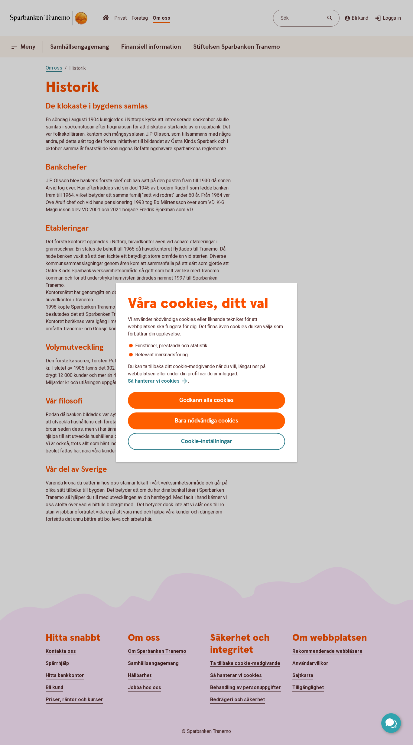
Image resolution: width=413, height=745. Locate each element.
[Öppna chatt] (391, 723)
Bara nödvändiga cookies (206, 421)
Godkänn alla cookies (206, 400)
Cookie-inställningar (206, 441)
